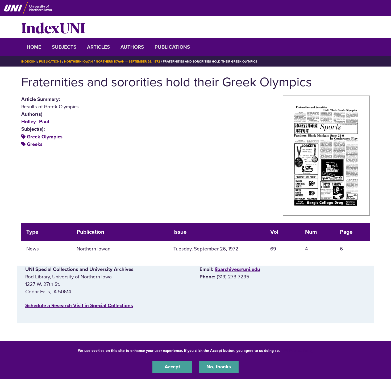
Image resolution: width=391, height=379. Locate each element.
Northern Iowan (78, 61)
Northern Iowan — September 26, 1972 (128, 61)
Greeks (35, 144)
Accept (172, 367)
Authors (132, 47)
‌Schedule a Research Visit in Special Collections (79, 305)
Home (34, 47)
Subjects (64, 47)
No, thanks (218, 367)
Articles (98, 47)
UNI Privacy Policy (297, 350)
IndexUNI (53, 27)
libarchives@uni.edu (237, 269)
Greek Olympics (45, 137)
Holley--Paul (35, 122)
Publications (172, 47)
